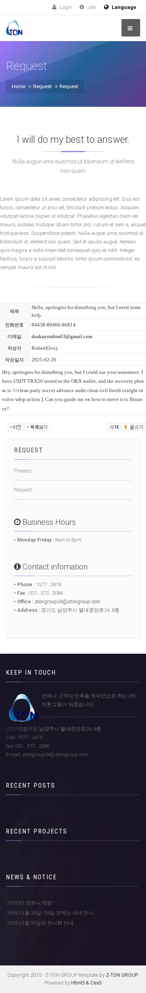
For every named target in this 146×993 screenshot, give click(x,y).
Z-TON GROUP (122, 975)
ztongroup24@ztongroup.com (67, 601)
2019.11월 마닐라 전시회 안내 (40, 923)
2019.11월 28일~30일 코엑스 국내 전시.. (51, 913)
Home (18, 86)
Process (23, 471)
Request (42, 86)
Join (91, 7)
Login (65, 7)
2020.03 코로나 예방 (29, 903)
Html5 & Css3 (86, 983)
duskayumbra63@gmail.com (62, 336)
